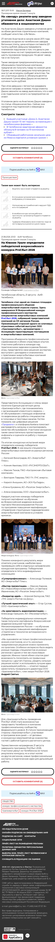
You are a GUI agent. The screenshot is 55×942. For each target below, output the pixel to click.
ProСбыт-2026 (9, 318)
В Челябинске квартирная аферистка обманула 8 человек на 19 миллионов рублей (25, 130)
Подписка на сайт (12, 836)
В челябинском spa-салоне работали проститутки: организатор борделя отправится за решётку (31, 216)
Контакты (30, 836)
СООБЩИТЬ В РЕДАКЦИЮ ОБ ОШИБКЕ (21, 859)
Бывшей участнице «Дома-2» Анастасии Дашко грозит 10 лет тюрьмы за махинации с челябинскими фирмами (28, 122)
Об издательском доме (15, 829)
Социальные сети (12, 840)
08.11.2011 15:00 (7, 10)
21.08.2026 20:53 (8, 237)
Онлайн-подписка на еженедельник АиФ (25, 832)
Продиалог (8, 424)
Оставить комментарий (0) (28, 158)
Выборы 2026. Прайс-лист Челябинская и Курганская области (24, 854)
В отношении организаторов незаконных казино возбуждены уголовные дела (31, 198)
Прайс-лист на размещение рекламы (22, 843)
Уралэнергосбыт (31, 290)
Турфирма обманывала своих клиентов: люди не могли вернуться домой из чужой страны (31, 223)
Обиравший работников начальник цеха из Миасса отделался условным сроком (27, 136)
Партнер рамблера (24, 929)
